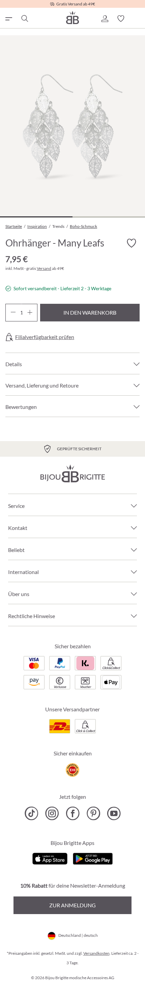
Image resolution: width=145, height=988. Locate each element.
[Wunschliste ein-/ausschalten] (131, 243)
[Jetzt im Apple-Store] (50, 858)
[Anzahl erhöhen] (29, 312)
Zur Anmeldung (72, 905)
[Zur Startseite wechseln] (72, 17)
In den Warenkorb (89, 312)
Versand (44, 268)
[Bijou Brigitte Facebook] (72, 813)
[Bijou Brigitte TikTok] (31, 813)
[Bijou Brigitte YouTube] (113, 813)
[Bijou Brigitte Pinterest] (93, 813)
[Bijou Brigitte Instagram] (52, 813)
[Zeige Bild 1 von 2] (36, 216)
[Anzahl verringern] (13, 312)
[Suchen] (24, 19)
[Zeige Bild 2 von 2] (108, 216)
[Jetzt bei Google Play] (93, 858)
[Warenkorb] (137, 19)
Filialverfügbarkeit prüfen (44, 337)
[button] (104, 19)
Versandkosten (96, 953)
